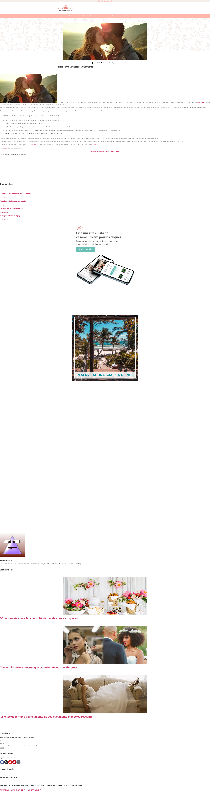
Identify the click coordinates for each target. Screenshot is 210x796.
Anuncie (138, 15)
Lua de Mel (126, 15)
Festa (91, 15)
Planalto (5, 148)
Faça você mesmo (117, 15)
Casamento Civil (107, 62)
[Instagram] (102, 1)
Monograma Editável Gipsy (10, 216)
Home (71, 15)
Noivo (101, 15)
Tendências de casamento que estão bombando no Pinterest (38, 667)
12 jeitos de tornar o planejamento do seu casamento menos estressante (46, 716)
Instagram (100, 151)
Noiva (96, 15)
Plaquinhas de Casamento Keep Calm (14, 201)
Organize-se (77, 15)
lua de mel (94, 145)
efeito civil (200, 102)
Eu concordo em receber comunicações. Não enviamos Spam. (20, 745)
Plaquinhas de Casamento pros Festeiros (15, 194)
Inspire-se (107, 15)
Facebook (93, 151)
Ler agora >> (4, 197)
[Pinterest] (108, 1)
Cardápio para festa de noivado (11, 208)
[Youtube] (105, 1)
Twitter (117, 151)
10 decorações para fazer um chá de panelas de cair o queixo (39, 618)
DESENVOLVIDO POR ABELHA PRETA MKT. (20, 790)
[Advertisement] (113, 8)
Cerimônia (85, 15)
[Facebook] (99, 1)
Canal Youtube (109, 151)
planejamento (32, 145)
